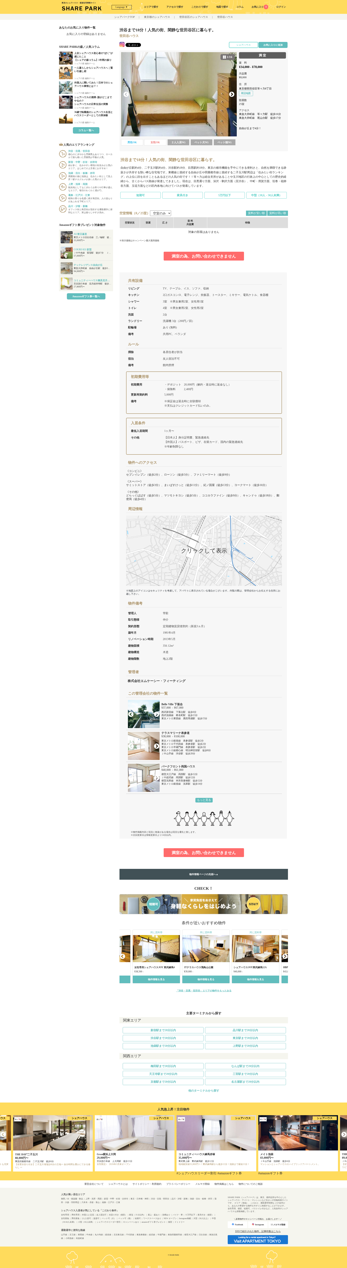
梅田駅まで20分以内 (163, 1066)
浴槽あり (166, 1215)
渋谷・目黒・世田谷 (160, 1199)
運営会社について (94, 1184)
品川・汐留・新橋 (179, 1199)
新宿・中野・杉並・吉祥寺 (116, 1199)
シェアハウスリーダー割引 (109, 1222)
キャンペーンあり (131, 1222)
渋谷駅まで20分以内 (163, 1038)
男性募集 (75, 1218)
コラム (240, 6)
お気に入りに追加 (273, 45)
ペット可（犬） (109, 1218)
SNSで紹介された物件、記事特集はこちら (258, 1231)
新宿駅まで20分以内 (163, 1030)
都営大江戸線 (190, 1235)
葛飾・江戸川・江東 (111, 1202)
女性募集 (65, 1218)
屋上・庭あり (154, 1215)
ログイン (281, 6)
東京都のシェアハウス (157, 16)
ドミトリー (180, 1222)
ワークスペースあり (152, 1218)
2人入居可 (86, 1218)
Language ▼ (121, 7)
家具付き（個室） (206, 1215)
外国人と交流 (88, 1215)
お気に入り (259, 6)
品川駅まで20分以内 (245, 1030)
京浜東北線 (119, 1235)
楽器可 (96, 1218)
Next (232, 94)
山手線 (64, 1235)
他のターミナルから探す (203, 1090)
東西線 (81, 1235)
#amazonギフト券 (229, 1173)
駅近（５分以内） (137, 1215)
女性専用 (65, 1215)
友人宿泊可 (101, 1215)
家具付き (182, 195)
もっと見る (204, 799)
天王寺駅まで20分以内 (163, 1073)
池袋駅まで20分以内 (163, 1045)
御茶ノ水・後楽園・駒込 (72, 1199)
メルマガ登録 (202, 1184)
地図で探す (222, 6)
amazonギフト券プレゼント (154, 1222)
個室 (170, 1222)
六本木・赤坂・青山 (91, 1202)
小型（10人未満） (86, 1222)
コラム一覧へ (86, 130)
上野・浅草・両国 (94, 1199)
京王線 (72, 1235)
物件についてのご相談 (251, 1184)
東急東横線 (142, 1235)
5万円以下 (224, 195)
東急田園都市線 (175, 1235)
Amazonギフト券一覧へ (86, 296)
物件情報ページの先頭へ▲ (203, 874)
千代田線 (130, 1235)
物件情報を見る (156, 979)
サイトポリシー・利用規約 (147, 1184)
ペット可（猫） (125, 1218)
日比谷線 (203, 1235)
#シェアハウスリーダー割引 (197, 1173)
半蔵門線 (161, 1235)
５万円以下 (190, 1215)
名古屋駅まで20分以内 (245, 1081)
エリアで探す (151, 6)
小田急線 (69, 1238)
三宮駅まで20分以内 (245, 1073)
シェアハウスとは (118, 1184)
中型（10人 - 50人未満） (266, 195)
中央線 (89, 1235)
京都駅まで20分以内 (163, 1081)
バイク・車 (178, 1215)
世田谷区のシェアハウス (193, 16)
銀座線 (108, 1235)
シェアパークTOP (124, 16)
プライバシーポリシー (178, 1184)
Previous (126, 94)
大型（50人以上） (201, 1218)
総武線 (152, 1235)
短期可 (140, 195)
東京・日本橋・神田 (140, 1199)
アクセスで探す (174, 6)
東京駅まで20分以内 (245, 1038)
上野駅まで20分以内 (245, 1045)
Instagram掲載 (185, 1218)
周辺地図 (246, 93)
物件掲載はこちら (224, 1184)
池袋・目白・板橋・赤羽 (201, 1199)
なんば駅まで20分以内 (245, 1066)
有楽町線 (80, 1238)
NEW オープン (170, 1218)
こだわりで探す (199, 6)
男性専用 (75, 1215)
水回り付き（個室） (118, 1215)
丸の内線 (99, 1235)
